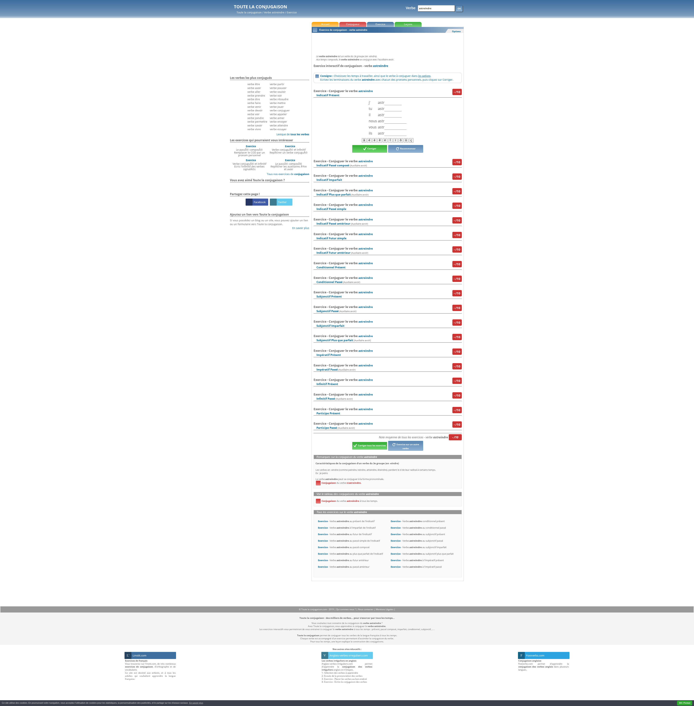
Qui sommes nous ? (346, 609)
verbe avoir (254, 88)
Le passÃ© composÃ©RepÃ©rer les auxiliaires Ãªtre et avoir (289, 164)
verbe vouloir (278, 91)
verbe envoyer (278, 121)
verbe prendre (256, 95)
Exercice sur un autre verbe (407, 446)
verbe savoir (254, 125)
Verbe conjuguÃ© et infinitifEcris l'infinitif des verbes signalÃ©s (249, 164)
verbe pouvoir (278, 88)
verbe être (253, 84)
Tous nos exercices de (286, 174)
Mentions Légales (385, 609)
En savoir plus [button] (196, 703)
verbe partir (277, 84)
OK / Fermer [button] (684, 703)
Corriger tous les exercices (371, 445)
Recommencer (407, 148)
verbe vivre (254, 129)
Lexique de (291, 134)
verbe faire (254, 103)
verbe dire (253, 99)
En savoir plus (299, 228)
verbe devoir (255, 110)
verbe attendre (279, 125)
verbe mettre (278, 103)
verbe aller (253, 91)
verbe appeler (278, 114)
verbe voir (253, 114)
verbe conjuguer (280, 110)
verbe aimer (277, 118)
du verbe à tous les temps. (347, 501)
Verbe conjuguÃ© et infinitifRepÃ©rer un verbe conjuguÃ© (289, 149)
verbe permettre (257, 121)
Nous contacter (366, 609)
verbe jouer (277, 107)
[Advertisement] (388, 43)
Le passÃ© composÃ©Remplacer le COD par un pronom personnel (249, 150)
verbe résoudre (279, 99)
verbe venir (254, 107)
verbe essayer (278, 129)
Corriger (371, 148)
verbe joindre (255, 118)
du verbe (339, 482)
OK (459, 8)
